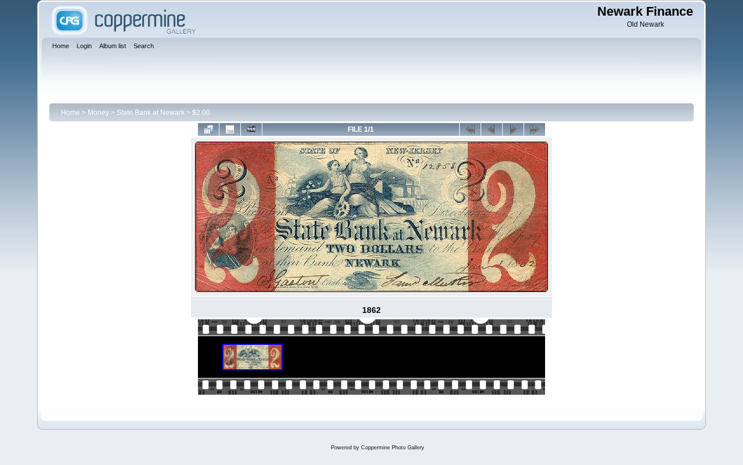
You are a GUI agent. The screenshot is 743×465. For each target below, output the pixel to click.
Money (98, 113)
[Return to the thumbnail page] (208, 129)
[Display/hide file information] (229, 129)
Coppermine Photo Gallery (392, 447)
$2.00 (201, 113)
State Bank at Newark (151, 113)
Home (70, 113)
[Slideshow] (251, 129)
